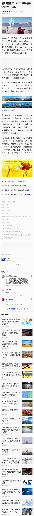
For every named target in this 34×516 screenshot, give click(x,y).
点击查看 (23, 186)
